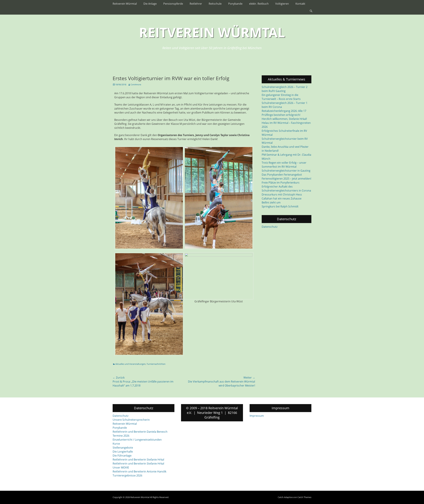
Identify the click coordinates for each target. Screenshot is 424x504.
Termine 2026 (121, 435)
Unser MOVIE (121, 467)
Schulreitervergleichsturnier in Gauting (286, 170)
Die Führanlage (122, 455)
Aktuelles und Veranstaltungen (130, 363)
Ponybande (235, 3)
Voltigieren (282, 3)
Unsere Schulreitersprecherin (131, 420)
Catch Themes (304, 497)
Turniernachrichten (156, 363)
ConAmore (136, 84)
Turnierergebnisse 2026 (127, 475)
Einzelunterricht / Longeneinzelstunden (137, 439)
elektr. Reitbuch (259, 3)
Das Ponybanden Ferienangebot (282, 174)
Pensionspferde (173, 3)
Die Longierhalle (123, 451)
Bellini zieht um (271, 202)
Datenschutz (269, 227)
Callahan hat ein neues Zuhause (281, 198)
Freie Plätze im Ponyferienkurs (280, 182)
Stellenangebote (123, 447)
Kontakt (300, 3)
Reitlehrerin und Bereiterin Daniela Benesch (140, 431)
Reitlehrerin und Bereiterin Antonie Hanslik (139, 471)
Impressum (257, 416)
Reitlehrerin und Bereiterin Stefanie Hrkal (138, 459)
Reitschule (215, 3)
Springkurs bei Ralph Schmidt (280, 206)
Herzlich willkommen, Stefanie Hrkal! (284, 119)
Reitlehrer (196, 3)
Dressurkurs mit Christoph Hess (282, 194)
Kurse (116, 443)
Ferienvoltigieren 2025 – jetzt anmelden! (286, 178)
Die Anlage (150, 3)
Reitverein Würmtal (125, 3)
